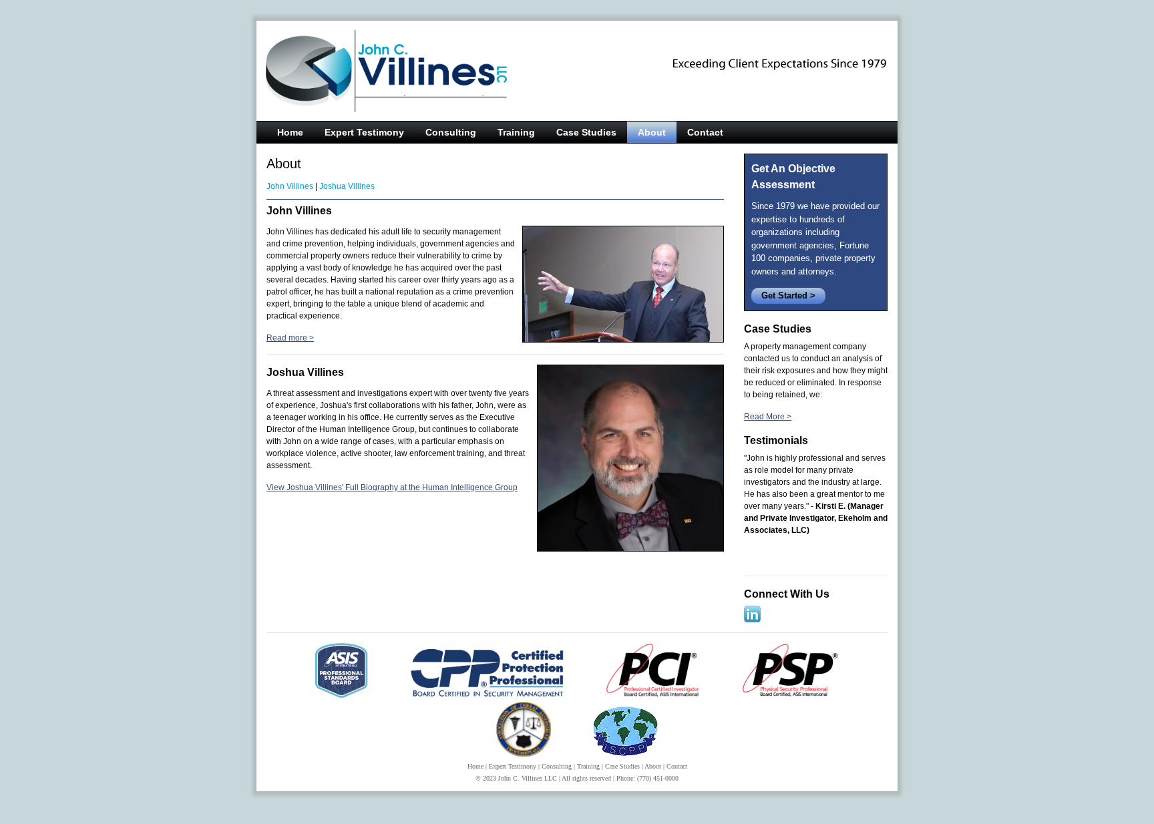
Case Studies (586, 132)
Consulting (450, 132)
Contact (705, 132)
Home (290, 132)
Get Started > (788, 295)
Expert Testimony (364, 132)
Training (516, 132)
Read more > (290, 338)
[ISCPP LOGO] (625, 754)
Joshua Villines (347, 186)
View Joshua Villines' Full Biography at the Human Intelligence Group (392, 487)
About (652, 132)
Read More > (767, 416)
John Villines (289, 186)
